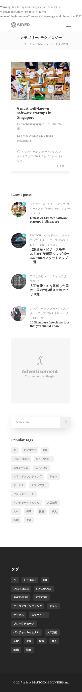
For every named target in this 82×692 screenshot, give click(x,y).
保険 (28, 511)
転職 (16, 520)
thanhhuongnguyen (33, 124)
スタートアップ (48, 151)
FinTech (30, 450)
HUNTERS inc (59, 682)
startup (41, 467)
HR (45, 450)
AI (15, 450)
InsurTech (21, 458)
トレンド (35, 213)
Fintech (35, 235)
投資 (41, 511)
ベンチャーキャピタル (26, 502)
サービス (19, 485)
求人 (54, 511)
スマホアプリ (39, 485)
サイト (53, 476)
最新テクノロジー (49, 244)
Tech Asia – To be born (36, 44)
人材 (16, 511)
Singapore (43, 458)
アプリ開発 (36, 276)
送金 (28, 520)
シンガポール (30, 151)
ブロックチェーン (24, 493)
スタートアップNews (52, 240)
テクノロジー (49, 156)
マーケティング (54, 276)
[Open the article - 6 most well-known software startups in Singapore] (25, 81)
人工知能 (52, 502)
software (21, 467)
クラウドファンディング (28, 476)
